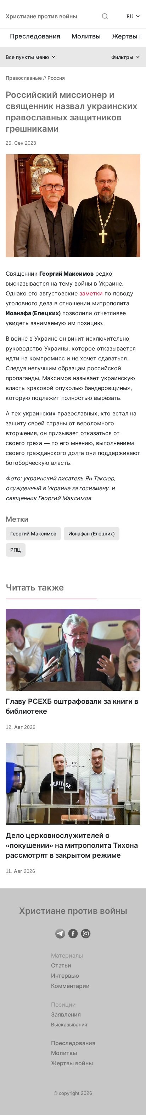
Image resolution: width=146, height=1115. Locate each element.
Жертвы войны (72, 1063)
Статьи (61, 965)
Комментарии (70, 985)
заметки (91, 293)
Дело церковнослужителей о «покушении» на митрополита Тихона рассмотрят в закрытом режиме (72, 845)
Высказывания (69, 1024)
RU (130, 16)
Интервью (65, 975)
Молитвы (86, 36)
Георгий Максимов (33, 533)
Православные (24, 78)
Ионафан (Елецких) (91, 533)
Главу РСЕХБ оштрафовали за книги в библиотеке (72, 706)
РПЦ (15, 550)
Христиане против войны (41, 16)
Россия (56, 78)
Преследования (35, 36)
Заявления (66, 1014)
